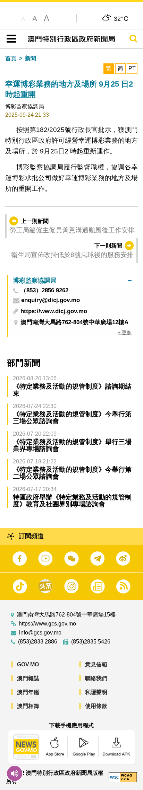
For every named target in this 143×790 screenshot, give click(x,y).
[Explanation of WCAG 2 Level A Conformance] (123, 777)
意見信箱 (96, 664)
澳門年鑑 (28, 692)
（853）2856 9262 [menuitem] (44, 291)
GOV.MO (28, 664)
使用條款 (96, 706)
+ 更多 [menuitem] (125, 332)
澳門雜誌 (28, 678)
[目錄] (10, 38)
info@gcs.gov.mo (40, 633)
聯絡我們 (96, 678)
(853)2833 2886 (37, 642)
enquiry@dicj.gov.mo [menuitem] (50, 300)
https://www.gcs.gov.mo (47, 624)
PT (132, 68)
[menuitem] (72, 280)
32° (121, 18)
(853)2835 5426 (90, 642)
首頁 (10, 58)
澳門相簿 (28, 706)
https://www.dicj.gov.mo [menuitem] (53, 311)
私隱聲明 (96, 692)
